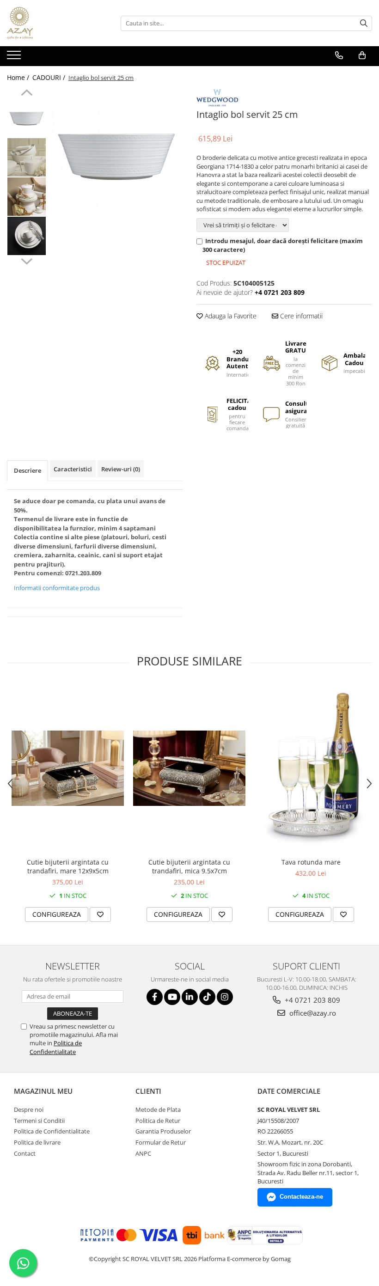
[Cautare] (363, 23)
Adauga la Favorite (230, 315)
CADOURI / (49, 77)
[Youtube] (172, 997)
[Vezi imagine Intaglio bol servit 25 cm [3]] (26, 236)
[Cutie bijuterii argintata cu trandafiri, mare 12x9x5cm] (68, 768)
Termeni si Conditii (39, 1120)
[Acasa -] (53, 23)
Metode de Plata (158, 1109)
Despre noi (28, 1109)
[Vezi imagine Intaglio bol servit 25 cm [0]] (26, 118)
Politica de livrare (37, 1142)
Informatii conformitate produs (57, 588)
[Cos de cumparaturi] (362, 55)
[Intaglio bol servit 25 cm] (117, 155)
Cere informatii (300, 315)
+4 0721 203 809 (311, 1000)
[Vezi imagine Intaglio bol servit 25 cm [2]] (26, 196)
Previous (26, 93)
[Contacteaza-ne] (339, 55)
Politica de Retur (157, 1120)
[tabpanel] (117, 155)
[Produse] (15, 58)
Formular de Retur (160, 1142)
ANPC (143, 1153)
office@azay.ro (311, 1013)
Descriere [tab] (27, 470)
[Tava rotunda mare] (311, 768)
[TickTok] (207, 997)
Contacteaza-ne (301, 1196)
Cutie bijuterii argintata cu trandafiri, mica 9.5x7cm (189, 866)
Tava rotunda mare (311, 862)
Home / (19, 77)
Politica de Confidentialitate (56, 1047)
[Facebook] (155, 997)
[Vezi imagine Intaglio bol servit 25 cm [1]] (26, 157)
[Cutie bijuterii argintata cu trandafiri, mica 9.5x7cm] (189, 768)
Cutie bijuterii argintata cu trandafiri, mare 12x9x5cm (68, 866)
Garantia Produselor (163, 1131)
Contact (25, 1153)
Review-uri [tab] (120, 469)
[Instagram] (225, 997)
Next (26, 260)
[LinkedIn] (190, 997)
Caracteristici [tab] (73, 469)
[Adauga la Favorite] (100, 914)
